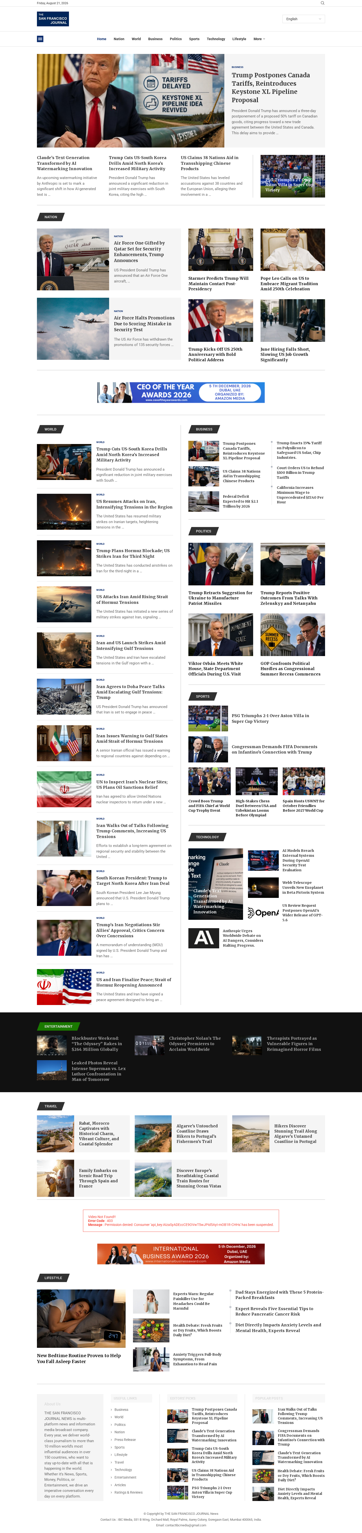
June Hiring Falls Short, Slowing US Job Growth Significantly (285, 354)
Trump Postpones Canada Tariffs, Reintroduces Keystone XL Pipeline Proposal (244, 450)
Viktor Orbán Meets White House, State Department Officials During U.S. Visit (215, 668)
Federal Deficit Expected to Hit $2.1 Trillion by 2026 (240, 501)
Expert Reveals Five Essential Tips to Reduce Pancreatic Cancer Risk (274, 1311)
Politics (176, 39)
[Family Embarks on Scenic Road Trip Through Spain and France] (55, 1178)
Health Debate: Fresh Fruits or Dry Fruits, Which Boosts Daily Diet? (197, 1330)
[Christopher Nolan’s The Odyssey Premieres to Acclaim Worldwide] (150, 1045)
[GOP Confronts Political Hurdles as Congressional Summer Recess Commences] (293, 645)
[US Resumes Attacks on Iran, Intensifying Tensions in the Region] (64, 512)
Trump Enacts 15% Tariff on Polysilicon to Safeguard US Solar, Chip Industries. (299, 450)
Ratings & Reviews (129, 1492)
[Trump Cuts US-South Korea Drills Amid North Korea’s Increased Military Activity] (64, 462)
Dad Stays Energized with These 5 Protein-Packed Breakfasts (279, 1295)
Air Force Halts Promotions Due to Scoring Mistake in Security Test (144, 323)
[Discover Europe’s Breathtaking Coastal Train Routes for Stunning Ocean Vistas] (153, 1178)
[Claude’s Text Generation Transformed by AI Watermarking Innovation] (177, 1436)
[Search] (322, 3)
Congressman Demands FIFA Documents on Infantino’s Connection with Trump (301, 1438)
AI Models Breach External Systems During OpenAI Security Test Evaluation (298, 860)
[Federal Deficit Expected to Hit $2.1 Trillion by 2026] (203, 501)
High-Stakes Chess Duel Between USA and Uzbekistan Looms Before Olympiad (256, 808)
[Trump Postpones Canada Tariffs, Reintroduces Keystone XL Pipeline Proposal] (130, 101)
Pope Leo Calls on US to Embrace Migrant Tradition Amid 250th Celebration (289, 283)
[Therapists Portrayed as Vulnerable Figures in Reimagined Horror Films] (247, 1045)
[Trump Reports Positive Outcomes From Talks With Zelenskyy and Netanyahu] (293, 574)
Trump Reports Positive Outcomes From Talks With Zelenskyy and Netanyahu (289, 598)
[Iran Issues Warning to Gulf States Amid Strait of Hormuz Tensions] (64, 743)
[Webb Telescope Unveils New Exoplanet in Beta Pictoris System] (263, 887)
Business (155, 39)
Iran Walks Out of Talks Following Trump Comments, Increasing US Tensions (132, 831)
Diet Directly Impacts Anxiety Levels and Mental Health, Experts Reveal (278, 1327)
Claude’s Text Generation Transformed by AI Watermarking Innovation (64, 163)
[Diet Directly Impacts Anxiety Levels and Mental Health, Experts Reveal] (263, 1494)
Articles (120, 1485)
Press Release (125, 1440)
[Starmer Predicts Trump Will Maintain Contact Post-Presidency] (220, 260)
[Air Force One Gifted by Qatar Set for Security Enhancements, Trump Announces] (73, 260)
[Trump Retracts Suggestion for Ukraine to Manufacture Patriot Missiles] (220, 574)
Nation (119, 39)
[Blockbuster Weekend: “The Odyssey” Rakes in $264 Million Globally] (52, 1045)
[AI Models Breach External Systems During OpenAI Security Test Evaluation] (263, 860)
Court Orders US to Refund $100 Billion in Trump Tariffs (300, 473)
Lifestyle (239, 39)
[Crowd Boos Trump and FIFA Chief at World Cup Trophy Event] (209, 790)
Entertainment (125, 1477)
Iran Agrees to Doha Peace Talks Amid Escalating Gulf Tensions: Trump (130, 692)
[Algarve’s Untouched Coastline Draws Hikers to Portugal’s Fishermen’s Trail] (153, 1134)
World (136, 39)
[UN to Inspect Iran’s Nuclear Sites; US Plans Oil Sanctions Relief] (64, 789)
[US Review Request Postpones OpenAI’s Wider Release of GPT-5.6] (263, 913)
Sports (194, 39)
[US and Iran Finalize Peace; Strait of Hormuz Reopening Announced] (64, 987)
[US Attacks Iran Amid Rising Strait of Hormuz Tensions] (64, 604)
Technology (216, 39)
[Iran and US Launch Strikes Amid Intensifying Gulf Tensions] (64, 650)
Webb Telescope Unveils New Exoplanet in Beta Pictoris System (303, 887)
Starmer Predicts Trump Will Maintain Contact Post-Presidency (218, 283)
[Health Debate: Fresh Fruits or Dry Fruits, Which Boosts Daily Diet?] (151, 1331)
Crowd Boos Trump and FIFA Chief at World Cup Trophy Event (209, 806)
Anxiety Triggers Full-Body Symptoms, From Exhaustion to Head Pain (197, 1359)
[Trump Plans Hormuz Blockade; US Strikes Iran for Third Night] (64, 558)
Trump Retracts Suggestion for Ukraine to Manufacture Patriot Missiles (220, 598)
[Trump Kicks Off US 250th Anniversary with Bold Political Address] (220, 331)
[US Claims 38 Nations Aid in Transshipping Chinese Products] (203, 476)
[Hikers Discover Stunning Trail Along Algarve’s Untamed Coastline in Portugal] (250, 1134)
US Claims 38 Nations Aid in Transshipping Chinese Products (210, 163)
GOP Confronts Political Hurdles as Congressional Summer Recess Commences (291, 668)
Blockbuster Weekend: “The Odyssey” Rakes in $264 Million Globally (97, 1044)
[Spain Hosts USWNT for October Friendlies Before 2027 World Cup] (304, 790)
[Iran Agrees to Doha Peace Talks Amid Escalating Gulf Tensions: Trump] (64, 697)
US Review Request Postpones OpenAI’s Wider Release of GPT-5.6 (302, 912)
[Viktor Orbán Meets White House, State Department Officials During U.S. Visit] (220, 645)
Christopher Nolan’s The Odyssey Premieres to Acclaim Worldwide (195, 1044)
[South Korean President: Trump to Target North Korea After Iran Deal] (64, 888)
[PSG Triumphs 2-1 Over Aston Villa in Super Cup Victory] (208, 719)
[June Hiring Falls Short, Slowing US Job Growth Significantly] (293, 331)
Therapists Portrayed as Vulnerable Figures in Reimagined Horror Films (294, 1044)
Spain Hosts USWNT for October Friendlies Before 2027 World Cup (304, 806)
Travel (119, 1462)
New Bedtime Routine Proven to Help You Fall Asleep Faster (79, 1358)
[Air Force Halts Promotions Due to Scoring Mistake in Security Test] (73, 329)
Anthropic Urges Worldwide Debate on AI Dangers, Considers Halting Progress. (243, 938)
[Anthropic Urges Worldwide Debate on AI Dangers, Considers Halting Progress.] (203, 938)
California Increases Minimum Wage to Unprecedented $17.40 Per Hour (300, 494)
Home (101, 39)
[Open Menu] (40, 39)
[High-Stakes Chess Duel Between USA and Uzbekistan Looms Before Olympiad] (257, 792)
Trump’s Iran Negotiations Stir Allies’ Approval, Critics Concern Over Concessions (130, 930)
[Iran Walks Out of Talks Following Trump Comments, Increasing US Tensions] (64, 839)
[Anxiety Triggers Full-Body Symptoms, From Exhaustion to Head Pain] (151, 1359)
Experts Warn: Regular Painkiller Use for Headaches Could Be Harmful (193, 1301)
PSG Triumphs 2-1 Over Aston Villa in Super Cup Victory (289, 185)
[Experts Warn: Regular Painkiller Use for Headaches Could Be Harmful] (151, 1301)
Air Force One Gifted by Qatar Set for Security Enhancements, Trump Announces (139, 251)
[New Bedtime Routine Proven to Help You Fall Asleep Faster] (81, 1327)
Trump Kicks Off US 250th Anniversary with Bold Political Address (215, 354)
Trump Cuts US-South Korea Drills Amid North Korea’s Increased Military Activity (137, 163)
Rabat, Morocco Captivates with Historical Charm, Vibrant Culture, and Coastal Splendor (99, 1133)
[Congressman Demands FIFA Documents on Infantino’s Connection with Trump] (208, 749)
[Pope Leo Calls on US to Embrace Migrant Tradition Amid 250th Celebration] (293, 260)
